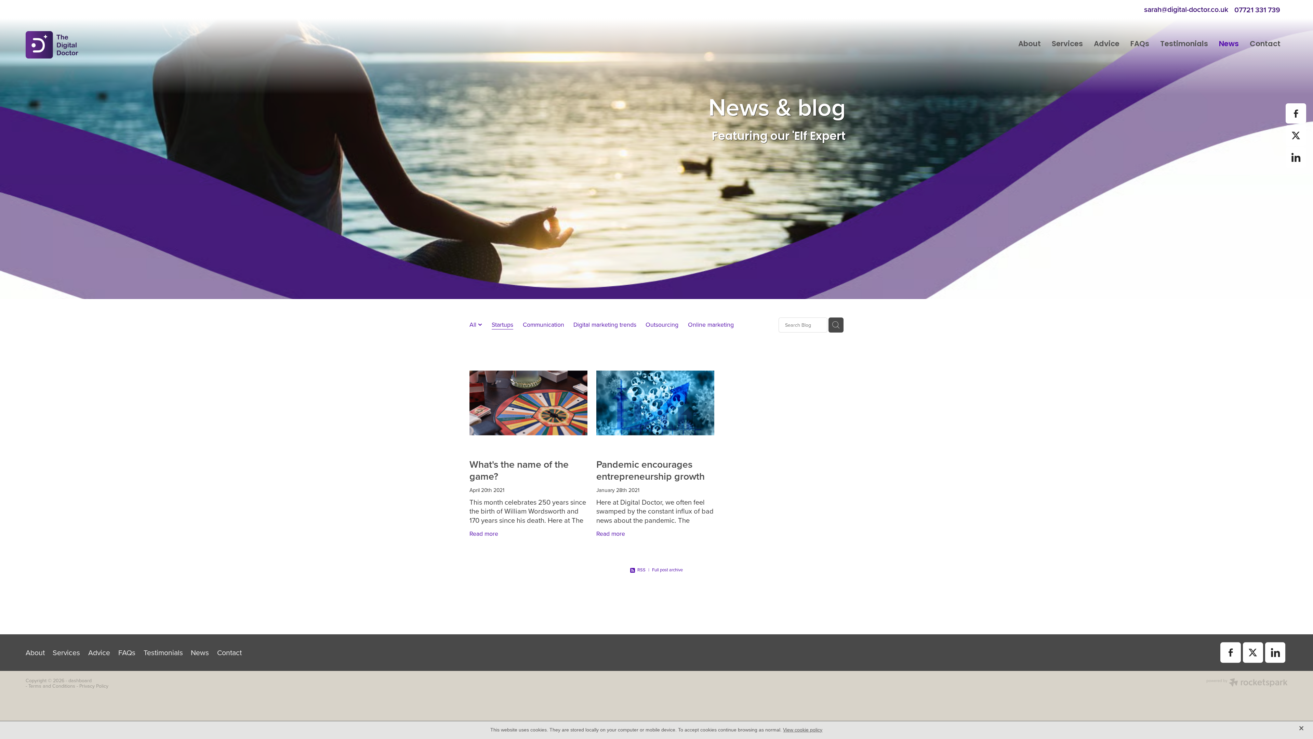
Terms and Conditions (51, 686)
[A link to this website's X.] (1296, 135)
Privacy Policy (93, 686)
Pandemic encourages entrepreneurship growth (650, 470)
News (1229, 44)
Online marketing (711, 324)
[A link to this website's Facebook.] (1296, 113)
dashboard (80, 680)
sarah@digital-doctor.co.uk (1186, 9)
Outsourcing (662, 324)
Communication (543, 324)
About (1029, 44)
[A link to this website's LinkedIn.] (1296, 157)
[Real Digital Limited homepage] (152, 45)
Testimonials (1184, 44)
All (473, 324)
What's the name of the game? (519, 470)
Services (1067, 44)
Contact (1265, 44)
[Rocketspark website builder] (1247, 683)
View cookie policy (802, 729)
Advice (1106, 44)
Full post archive (667, 570)
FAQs (1139, 44)
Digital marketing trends (604, 324)
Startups (502, 324)
